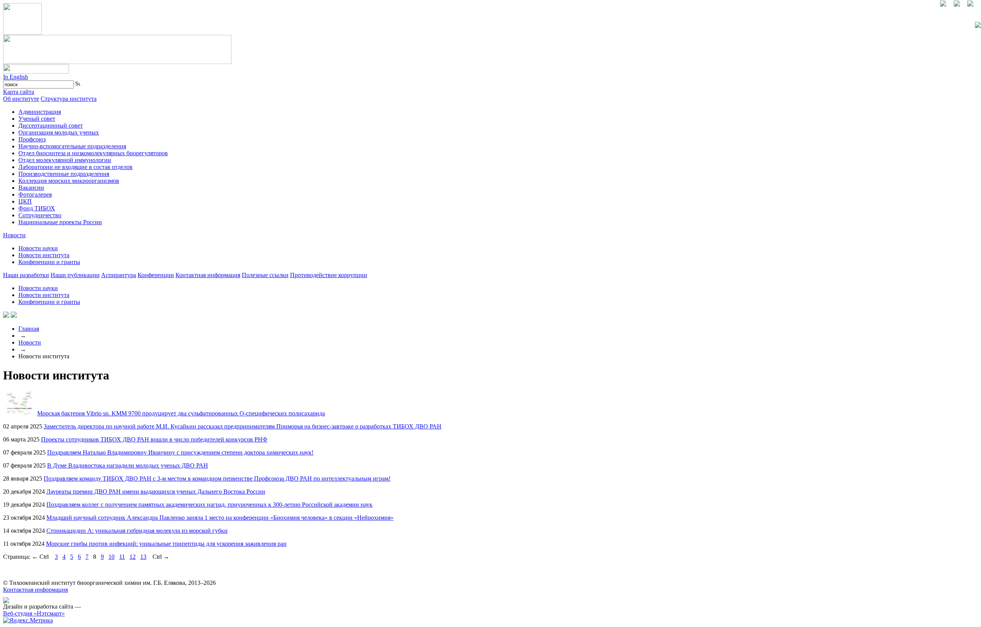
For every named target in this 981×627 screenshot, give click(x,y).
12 (133, 556)
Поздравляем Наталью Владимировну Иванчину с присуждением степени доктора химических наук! (180, 452)
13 (143, 556)
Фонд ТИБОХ (36, 208)
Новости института (43, 255)
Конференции (156, 275)
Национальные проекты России (60, 222)
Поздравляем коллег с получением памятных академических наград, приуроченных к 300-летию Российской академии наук (209, 504)
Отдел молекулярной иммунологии (64, 160)
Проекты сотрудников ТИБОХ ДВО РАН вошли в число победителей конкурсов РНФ (154, 439)
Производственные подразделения (63, 174)
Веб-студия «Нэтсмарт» (34, 613)
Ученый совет (36, 118)
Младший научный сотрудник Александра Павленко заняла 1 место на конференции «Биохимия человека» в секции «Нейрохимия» (220, 517)
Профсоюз (32, 139)
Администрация (39, 111)
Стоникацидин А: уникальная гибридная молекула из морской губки (137, 530)
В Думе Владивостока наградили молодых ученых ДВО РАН (127, 465)
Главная (28, 328)
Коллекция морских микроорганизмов (68, 180)
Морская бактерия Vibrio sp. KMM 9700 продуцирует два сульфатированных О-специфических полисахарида (181, 413)
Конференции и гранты (49, 262)
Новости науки (38, 248)
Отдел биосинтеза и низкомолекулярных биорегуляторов (93, 153)
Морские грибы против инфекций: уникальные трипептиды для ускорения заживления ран (166, 543)
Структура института (69, 98)
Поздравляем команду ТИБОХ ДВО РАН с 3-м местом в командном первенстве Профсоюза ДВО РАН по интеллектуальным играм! (217, 478)
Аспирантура (118, 275)
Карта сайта (18, 92)
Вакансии (31, 187)
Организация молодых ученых (58, 132)
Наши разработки (26, 275)
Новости (14, 235)
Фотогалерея (35, 194)
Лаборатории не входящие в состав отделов (75, 167)
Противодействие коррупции (328, 275)
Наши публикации (75, 275)
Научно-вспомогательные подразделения (72, 146)
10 (111, 556)
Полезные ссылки (265, 275)
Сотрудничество (39, 215)
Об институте (21, 98)
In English (15, 77)
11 (122, 556)
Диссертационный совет (50, 125)
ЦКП (25, 201)
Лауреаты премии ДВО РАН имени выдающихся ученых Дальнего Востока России (155, 491)
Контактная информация (208, 275)
